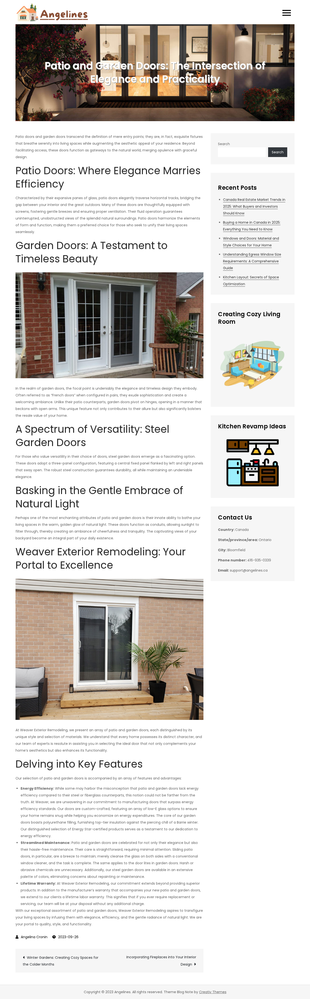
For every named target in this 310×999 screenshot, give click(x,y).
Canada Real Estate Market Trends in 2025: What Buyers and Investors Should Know (254, 206)
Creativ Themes (212, 992)
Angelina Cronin (34, 937)
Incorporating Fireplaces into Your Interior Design (161, 961)
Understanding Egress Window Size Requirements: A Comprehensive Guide (252, 261)
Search (224, 144)
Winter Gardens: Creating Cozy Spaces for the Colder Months (60, 961)
